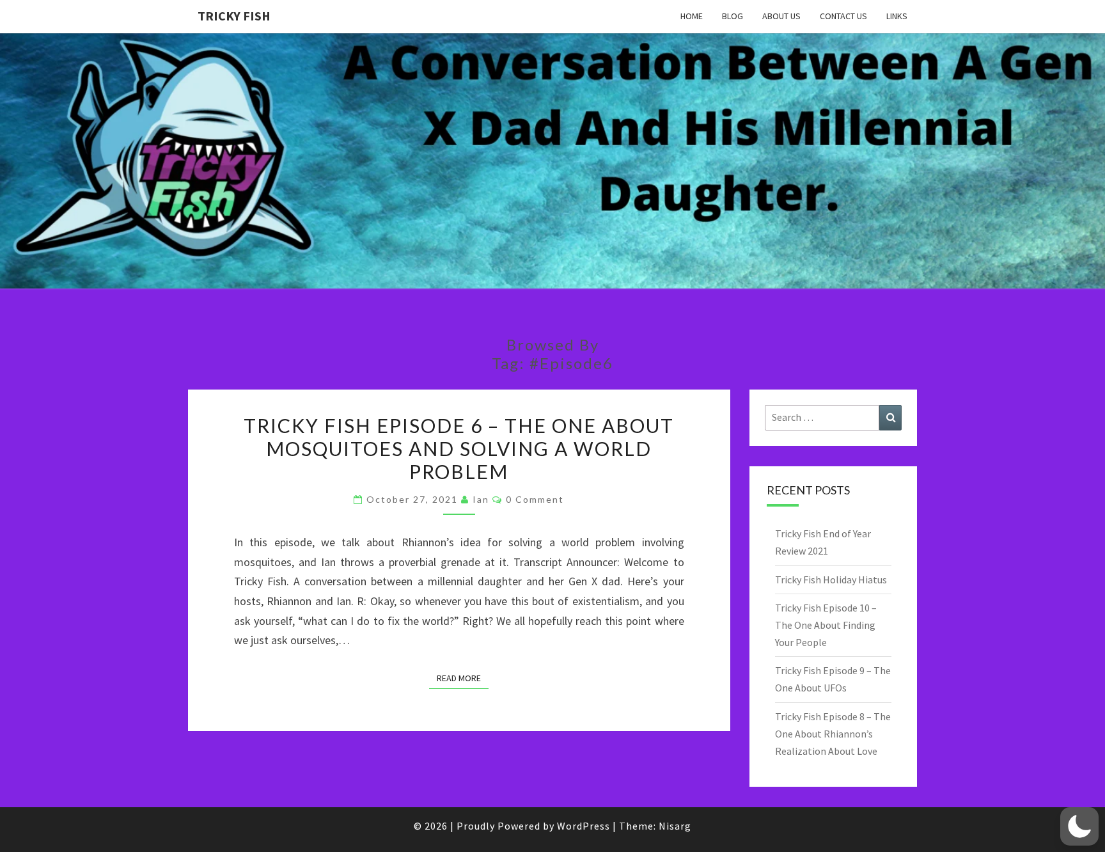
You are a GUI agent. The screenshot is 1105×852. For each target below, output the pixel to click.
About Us (781, 16)
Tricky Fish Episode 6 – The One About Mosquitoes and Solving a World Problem (459, 448)
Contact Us (843, 16)
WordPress (583, 825)
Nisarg (675, 825)
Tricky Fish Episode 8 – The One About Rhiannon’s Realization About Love (833, 733)
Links (896, 16)
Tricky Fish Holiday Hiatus (831, 579)
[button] (1079, 826)
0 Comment (535, 499)
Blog (732, 16)
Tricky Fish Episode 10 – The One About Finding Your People (826, 625)
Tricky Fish (234, 16)
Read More (463, 678)
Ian (481, 499)
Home (691, 16)
